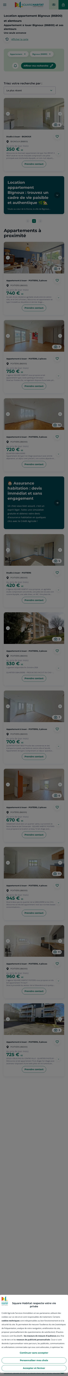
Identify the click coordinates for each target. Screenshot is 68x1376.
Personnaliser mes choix (34, 1360)
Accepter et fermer (34, 1368)
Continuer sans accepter (34, 1352)
